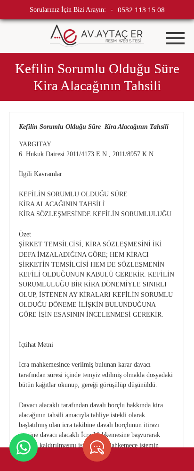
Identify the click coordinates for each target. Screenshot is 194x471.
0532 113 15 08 (141, 9)
